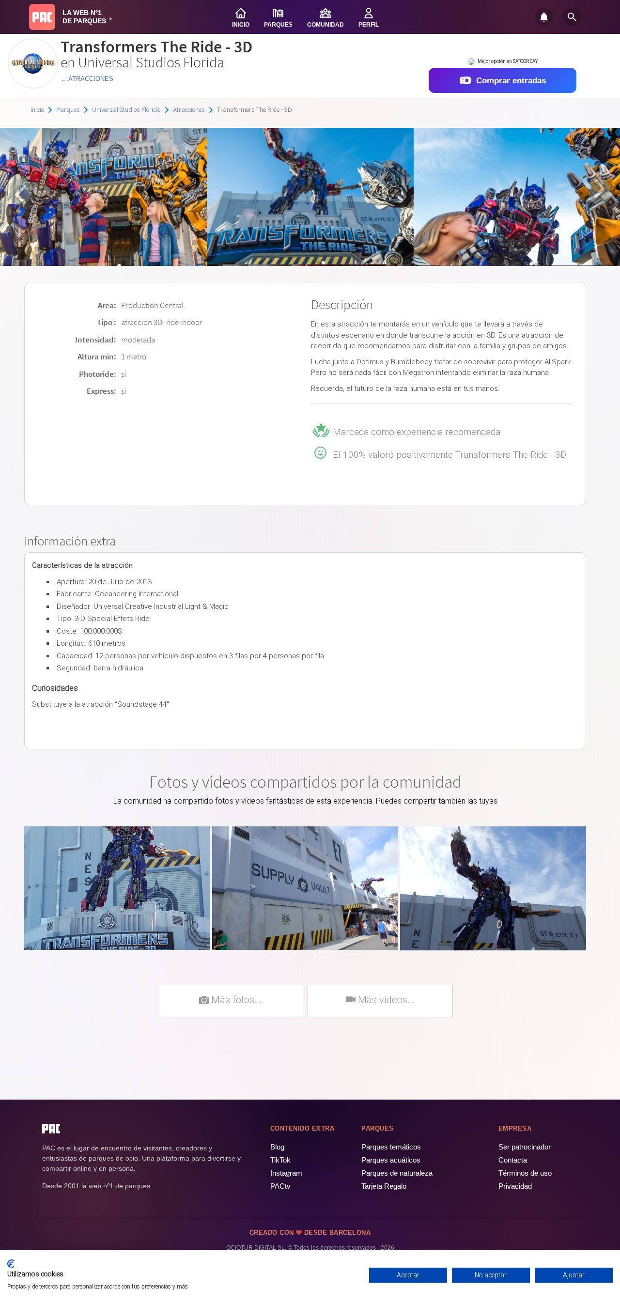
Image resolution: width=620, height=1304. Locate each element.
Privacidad (515, 1186)
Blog (277, 1147)
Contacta (512, 1160)
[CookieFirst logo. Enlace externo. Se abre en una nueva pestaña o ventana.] (11, 1263)
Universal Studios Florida (126, 109)
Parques (68, 109)
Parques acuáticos (390, 1160)
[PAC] (42, 17)
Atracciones (189, 109)
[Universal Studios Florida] (33, 85)
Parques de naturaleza (397, 1173)
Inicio (37, 109)
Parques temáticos (391, 1147)
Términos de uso (525, 1173)
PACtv (280, 1186)
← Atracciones (87, 78)
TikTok (280, 1160)
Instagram (286, 1173)
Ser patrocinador (524, 1147)
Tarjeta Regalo (383, 1186)
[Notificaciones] (544, 17)
